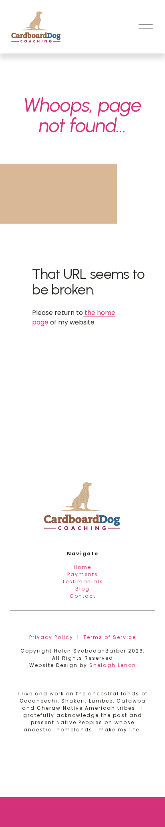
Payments (82, 574)
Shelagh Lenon (112, 665)
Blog (82, 588)
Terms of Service (109, 637)
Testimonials (82, 581)
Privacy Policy (51, 637)
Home (82, 567)
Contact (83, 596)
